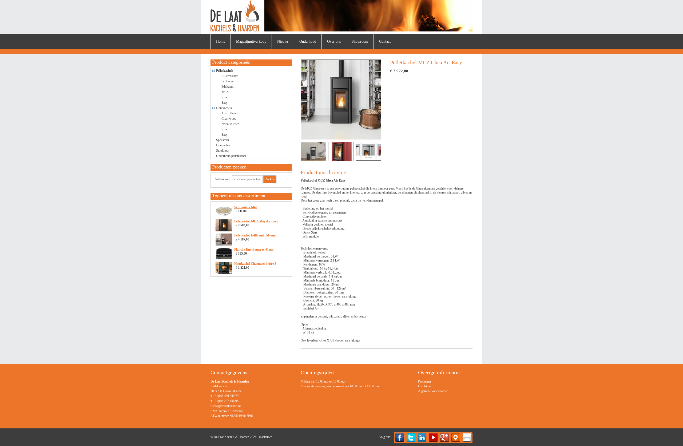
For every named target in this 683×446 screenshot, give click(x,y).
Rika (224, 97)
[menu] (433, 386)
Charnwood (228, 118)
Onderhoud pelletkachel (231, 156)
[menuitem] (221, 41)
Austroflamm (229, 76)
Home (220, 41)
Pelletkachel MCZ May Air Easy (256, 221)
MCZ (224, 92)
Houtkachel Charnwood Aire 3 (255, 264)
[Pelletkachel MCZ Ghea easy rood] (341, 151)
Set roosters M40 (245, 207)
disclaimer (265, 437)
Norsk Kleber (230, 124)
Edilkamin (227, 87)
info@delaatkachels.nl (227, 406)
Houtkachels (224, 108)
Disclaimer (425, 386)
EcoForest (227, 81)
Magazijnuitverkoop (251, 41)
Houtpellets (223, 145)
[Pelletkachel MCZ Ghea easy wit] (313, 151)
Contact (385, 41)
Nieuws (282, 41)
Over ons (334, 41)
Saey (224, 103)
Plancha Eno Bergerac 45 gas (254, 249)
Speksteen (222, 140)
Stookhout (222, 150)
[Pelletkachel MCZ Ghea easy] (368, 151)
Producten (424, 381)
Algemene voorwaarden (433, 391)
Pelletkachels (224, 71)
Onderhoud (307, 41)
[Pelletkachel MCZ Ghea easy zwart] (342, 99)
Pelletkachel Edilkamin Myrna (255, 235)
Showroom (360, 41)
